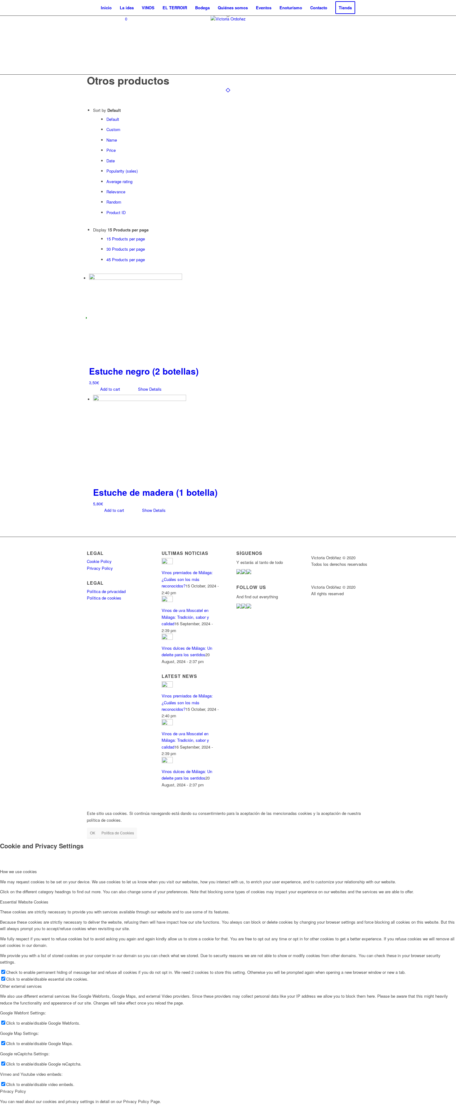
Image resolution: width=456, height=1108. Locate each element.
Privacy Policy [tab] (13, 1091)
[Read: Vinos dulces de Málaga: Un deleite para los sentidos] (167, 638)
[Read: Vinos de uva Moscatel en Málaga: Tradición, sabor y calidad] (167, 600)
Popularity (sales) (122, 171)
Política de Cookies (117, 832)
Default (112, 119)
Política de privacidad (106, 591)
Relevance (115, 192)
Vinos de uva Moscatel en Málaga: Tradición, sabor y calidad (185, 617)
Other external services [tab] (21, 986)
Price (111, 150)
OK (92, 832)
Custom (113, 129)
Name (111, 140)
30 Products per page (125, 249)
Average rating (119, 181)
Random (113, 202)
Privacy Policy (100, 568)
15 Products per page (125, 239)
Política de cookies (104, 598)
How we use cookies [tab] (18, 871)
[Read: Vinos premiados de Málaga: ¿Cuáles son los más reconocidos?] (167, 562)
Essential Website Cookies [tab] (24, 902)
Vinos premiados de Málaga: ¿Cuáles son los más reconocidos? (187, 579)
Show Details (149, 389)
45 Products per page (125, 259)
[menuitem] (106, 7)
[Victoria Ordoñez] (228, 44)
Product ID (116, 212)
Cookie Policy (99, 561)
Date (110, 161)
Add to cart (109, 389)
